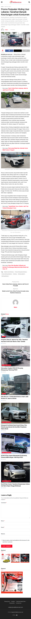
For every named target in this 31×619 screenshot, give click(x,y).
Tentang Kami (7, 601)
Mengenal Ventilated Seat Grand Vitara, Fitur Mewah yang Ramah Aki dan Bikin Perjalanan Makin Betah (14, 427)
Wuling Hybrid (21, 274)
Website (3, 533)
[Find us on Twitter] (14, 615)
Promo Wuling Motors (7, 274)
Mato (6, 29)
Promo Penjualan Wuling (20, 271)
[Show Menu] (1, 2)
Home (2, 6)
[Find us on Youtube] (16, 615)
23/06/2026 (4, 343)
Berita (3, 336)
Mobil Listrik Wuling (8, 271)
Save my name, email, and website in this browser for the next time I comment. (16, 541)
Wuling (15, 274)
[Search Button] (29, 2)
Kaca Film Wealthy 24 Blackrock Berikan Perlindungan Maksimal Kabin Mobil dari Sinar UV (16, 267)
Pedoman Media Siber (20, 601)
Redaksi (13, 601)
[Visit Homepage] (15, 2)
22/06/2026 (4, 459)
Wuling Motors (5, 276)
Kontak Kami (18, 603)
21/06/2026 (4, 487)
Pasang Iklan (12, 603)
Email (3, 527)
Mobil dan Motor (8, 6)
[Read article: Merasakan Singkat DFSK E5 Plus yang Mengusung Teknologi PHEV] (15, 356)
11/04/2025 (12, 29)
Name (3, 521)
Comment (4, 502)
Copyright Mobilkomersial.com (17, 612)
